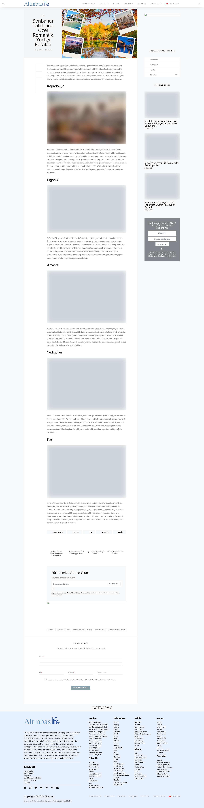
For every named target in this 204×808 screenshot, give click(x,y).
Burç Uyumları (162, 769)
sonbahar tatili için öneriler (116, 629)
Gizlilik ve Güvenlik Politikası (79, 593)
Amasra (51, 629)
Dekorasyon (161, 732)
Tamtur (116, 780)
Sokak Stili (138, 755)
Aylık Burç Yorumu (163, 765)
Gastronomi (161, 734)
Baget (116, 729)
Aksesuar (138, 774)
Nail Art (91, 778)
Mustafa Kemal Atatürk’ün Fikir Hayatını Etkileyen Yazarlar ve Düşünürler (160, 123)
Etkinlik (159, 725)
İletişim (27, 782)
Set (115, 750)
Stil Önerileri (139, 762)
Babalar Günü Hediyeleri (98, 727)
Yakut (116, 759)
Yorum (49, 50)
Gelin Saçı (138, 729)
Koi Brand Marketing (53, 801)
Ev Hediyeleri (94, 750)
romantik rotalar (78, 629)
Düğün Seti (118, 748)
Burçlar (159, 760)
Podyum (138, 769)
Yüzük (116, 734)
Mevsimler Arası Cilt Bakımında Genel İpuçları (161, 164)
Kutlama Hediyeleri (96, 752)
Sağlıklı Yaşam (94, 785)
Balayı (137, 736)
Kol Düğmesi (118, 764)
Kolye (116, 738)
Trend (137, 765)
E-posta (71, 673)
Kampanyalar (29, 773)
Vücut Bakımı (93, 767)
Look (136, 771)
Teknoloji (160, 752)
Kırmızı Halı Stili (140, 758)
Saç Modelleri (94, 765)
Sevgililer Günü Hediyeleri (98, 729)
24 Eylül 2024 (148, 168)
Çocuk (159, 745)
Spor (90, 783)
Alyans (116, 722)
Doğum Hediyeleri (95, 738)
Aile (158, 748)
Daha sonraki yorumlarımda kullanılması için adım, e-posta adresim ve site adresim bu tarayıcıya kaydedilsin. (82, 680)
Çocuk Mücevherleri (121, 775)
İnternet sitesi (102, 673)
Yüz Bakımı (93, 769)
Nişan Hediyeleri (95, 745)
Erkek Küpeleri (119, 773)
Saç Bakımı (93, 762)
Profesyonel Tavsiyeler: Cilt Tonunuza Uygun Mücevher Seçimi (159, 205)
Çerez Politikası (30, 780)
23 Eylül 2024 (148, 210)
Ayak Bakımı (93, 781)
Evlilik (104, 3)
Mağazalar (27, 775)
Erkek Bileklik (119, 768)
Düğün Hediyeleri (95, 743)
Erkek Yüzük (118, 766)
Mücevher (89, 3)
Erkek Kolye (118, 771)
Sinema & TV (161, 727)
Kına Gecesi (139, 738)
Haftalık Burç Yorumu (164, 767)
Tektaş (116, 725)
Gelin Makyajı (139, 727)
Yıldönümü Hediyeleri (96, 732)
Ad (40, 673)
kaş (68, 629)
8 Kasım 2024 (148, 128)
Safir (115, 761)
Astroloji (161, 756)
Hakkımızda (28, 771)
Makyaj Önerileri (94, 774)
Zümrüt (117, 757)
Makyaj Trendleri (95, 776)
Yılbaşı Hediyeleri (95, 722)
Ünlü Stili (138, 760)
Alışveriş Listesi (140, 776)
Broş (115, 743)
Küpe (116, 736)
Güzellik (156, 3)
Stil (136, 753)
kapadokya (60, 629)
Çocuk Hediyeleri (95, 755)
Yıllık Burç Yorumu (163, 762)
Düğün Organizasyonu (143, 734)
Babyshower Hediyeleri (97, 734)
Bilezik (116, 745)
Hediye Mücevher (120, 782)
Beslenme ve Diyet (96, 788)
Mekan (159, 736)
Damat (137, 725)
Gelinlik (137, 722)
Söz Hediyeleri (94, 748)
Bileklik (116, 741)
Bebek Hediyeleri (95, 741)
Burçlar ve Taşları (163, 776)
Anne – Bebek (162, 743)
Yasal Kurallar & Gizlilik (32, 778)
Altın (115, 752)
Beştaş (116, 727)
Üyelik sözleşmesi (59, 593)
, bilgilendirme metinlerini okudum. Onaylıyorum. (86, 594)
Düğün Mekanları (141, 732)
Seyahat (43, 15)
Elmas (116, 755)
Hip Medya (67, 801)
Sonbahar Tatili (99, 629)
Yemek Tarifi (161, 738)
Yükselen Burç (162, 774)
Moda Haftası (139, 767)
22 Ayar (116, 778)
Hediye (142, 3)
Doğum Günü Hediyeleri (98, 736)
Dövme (91, 771)
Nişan (137, 745)
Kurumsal (29, 766)
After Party (139, 741)
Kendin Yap (161, 741)
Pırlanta (117, 732)
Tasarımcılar (139, 778)
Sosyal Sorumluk (163, 750)
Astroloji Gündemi (163, 771)
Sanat (159, 722)
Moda (116, 3)
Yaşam (127, 3)
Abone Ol (114, 584)
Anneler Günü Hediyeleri (98, 725)
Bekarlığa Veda (140, 743)
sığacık (89, 629)
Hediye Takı (118, 784)
